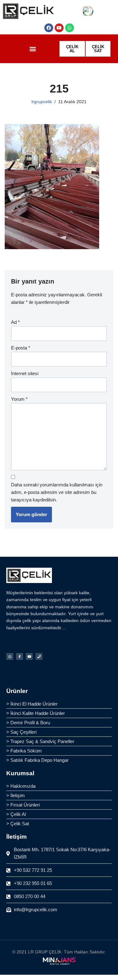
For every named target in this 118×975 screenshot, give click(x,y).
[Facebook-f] (19, 656)
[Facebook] (48, 27)
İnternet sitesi (24, 373)
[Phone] (39, 656)
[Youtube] (59, 27)
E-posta (20, 347)
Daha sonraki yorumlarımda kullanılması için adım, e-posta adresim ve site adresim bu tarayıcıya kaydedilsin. (56, 492)
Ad (15, 322)
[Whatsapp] (69, 27)
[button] (32, 49)
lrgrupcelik (41, 101)
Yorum (19, 399)
